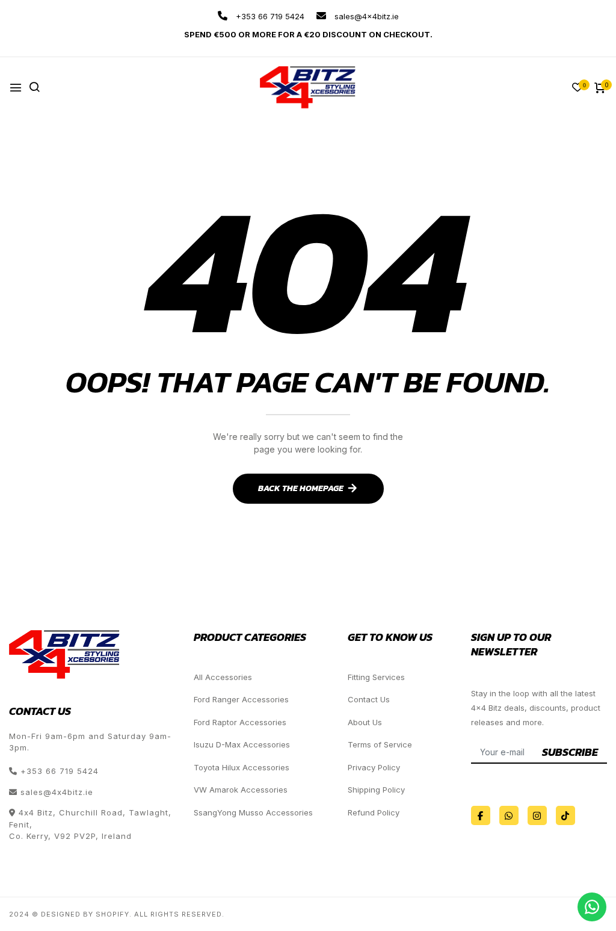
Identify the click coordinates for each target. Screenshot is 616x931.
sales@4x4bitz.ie (365, 16)
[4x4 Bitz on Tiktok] (565, 815)
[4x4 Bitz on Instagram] (537, 815)
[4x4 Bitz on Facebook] (480, 815)
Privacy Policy (374, 767)
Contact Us (369, 699)
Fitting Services (376, 677)
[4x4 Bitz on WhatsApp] (509, 815)
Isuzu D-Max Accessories (242, 744)
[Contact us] (592, 906)
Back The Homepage (300, 488)
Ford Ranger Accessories (241, 699)
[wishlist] (577, 88)
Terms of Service (380, 744)
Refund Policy (373, 812)
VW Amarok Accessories (241, 789)
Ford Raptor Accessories (240, 722)
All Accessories (223, 677)
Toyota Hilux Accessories (241, 767)
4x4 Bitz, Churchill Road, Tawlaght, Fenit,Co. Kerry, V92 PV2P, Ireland (90, 824)
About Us (365, 722)
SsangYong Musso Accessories (253, 812)
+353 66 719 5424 (268, 16)
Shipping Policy (376, 789)
